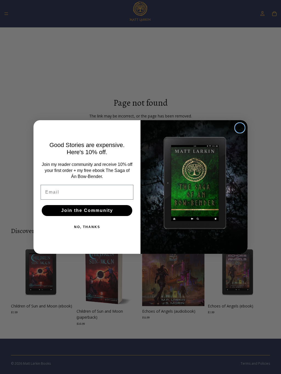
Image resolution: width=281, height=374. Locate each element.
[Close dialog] (240, 128)
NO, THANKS (87, 227)
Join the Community (87, 210)
